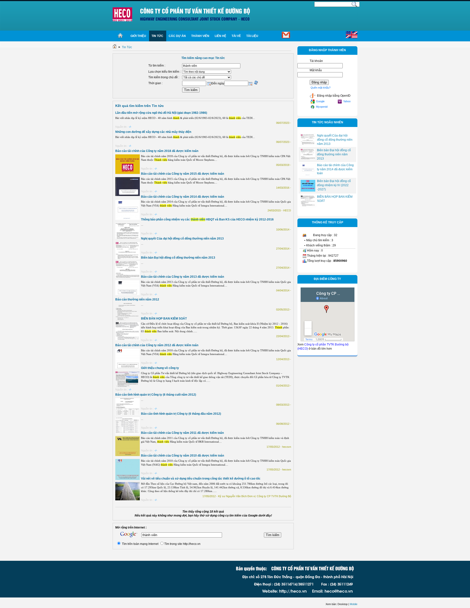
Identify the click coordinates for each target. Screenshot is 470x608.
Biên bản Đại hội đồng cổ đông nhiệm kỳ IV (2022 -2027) (334, 185)
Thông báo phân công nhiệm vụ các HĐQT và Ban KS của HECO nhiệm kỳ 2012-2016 (207, 219)
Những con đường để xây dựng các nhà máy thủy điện (153, 132)
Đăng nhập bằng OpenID (333, 95)
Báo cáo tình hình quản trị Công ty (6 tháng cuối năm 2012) (155, 394)
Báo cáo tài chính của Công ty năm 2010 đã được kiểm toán (182, 455)
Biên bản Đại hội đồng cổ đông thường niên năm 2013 (178, 257)
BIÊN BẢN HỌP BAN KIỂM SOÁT (164, 318)
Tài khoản (316, 61)
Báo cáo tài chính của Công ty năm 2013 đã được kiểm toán (182, 276)
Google (320, 101)
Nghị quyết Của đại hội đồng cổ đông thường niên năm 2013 (182, 238)
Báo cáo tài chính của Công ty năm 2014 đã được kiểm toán (182, 196)
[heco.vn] (122, 14)
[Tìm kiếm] (354, 4)
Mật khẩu (316, 70)
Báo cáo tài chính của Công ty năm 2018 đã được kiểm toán (156, 151)
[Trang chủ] (120, 36)
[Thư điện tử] (277, 36)
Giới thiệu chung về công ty (160, 368)
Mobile (353, 604)
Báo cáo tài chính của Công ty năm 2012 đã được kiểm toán (156, 345)
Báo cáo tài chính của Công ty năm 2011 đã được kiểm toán (182, 433)
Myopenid (321, 106)
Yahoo (346, 101)
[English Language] (351, 35)
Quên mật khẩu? (320, 87)
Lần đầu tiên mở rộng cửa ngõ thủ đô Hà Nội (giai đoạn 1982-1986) (161, 113)
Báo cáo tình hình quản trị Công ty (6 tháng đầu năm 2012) (181, 413)
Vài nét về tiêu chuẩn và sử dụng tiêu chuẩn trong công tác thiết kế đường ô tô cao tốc (200, 478)
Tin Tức (127, 47)
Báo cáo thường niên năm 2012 (137, 299)
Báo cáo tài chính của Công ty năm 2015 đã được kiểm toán (182, 173)
